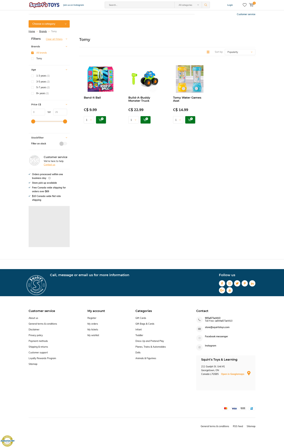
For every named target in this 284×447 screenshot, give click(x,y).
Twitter (237, 283)
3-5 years (43, 81)
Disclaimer (34, 329)
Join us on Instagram (73, 5)
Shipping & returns (38, 346)
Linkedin (252, 283)
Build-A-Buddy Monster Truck (139, 99)
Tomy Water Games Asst (187, 99)
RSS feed (238, 426)
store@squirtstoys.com (217, 327)
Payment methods (38, 341)
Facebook (222, 283)
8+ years (42, 93)
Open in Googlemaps (233, 374)
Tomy (39, 58)
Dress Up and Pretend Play (149, 341)
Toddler (139, 335)
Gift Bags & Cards (144, 323)
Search (206, 5)
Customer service (246, 14)
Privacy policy (36, 335)
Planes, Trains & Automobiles (150, 346)
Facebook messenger (216, 336)
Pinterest (245, 283)
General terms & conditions (43, 323)
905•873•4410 (212, 318)
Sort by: (219, 51)
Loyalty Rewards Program (42, 358)
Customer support (38, 352)
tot (48, 112)
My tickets (92, 329)
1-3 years (43, 75)
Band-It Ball (92, 97)
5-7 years (43, 87)
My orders (92, 323)
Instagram (229, 283)
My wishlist (93, 335)
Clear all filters (54, 39)
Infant (138, 329)
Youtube (229, 290)
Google (222, 290)
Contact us (49, 164)
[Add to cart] (101, 120)
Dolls (138, 352)
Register (91, 318)
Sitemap (33, 364)
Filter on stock (38, 143)
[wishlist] (245, 5)
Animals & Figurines (145, 358)
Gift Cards (140, 318)
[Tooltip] (49, 178)
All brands (41, 52)
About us (33, 318)
